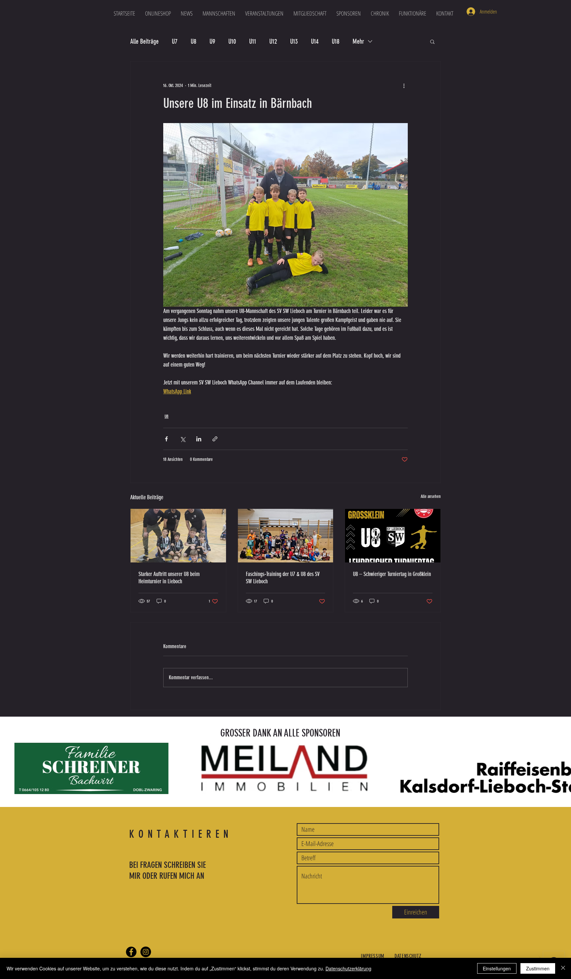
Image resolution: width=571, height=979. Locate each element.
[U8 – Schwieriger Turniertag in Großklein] (392, 535)
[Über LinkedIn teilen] (199, 439)
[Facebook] (131, 952)
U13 (294, 41)
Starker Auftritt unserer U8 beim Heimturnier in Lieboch (169, 577)
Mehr (358, 41)
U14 (315, 41)
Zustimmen (538, 968)
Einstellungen (497, 968)
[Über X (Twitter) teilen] (182, 439)
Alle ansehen (431, 496)
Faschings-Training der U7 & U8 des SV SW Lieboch (283, 577)
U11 (252, 41)
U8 (193, 41)
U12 (273, 41)
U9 (212, 41)
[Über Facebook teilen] (166, 439)
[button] (219, 13)
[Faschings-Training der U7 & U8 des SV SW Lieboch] (285, 535)
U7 (174, 41)
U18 (335, 41)
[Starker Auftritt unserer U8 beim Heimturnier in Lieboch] (178, 535)
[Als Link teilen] (215, 439)
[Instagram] (145, 952)
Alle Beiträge (144, 41)
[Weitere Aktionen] (404, 85)
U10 (232, 41)
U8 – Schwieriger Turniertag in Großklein (392, 574)
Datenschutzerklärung (348, 968)
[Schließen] (563, 968)
